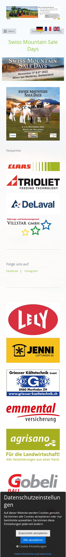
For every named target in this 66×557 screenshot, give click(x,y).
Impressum (45, 553)
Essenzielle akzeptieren (33, 533)
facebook (12, 271)
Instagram (31, 271)
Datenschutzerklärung (26, 553)
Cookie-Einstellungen (33, 546)
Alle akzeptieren (33, 540)
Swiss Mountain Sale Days (33, 45)
